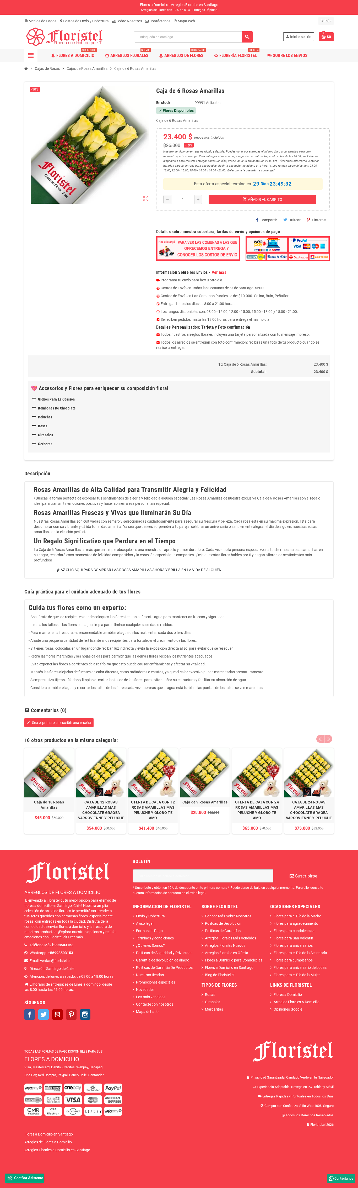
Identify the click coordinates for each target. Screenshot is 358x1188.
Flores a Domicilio (288, 994)
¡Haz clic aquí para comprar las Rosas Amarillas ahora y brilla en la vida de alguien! (140, 570)
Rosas (210, 994)
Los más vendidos (150, 997)
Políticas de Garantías (223, 931)
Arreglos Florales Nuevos (225, 945)
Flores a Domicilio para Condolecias (233, 960)
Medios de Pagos (40, 21)
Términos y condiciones (155, 938)
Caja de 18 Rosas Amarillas (49, 804)
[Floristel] (64, 36)
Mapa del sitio (147, 1012)
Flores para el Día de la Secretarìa (300, 953)
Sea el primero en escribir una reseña (59, 723)
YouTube (57, 1014)
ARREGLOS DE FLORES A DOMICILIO (62, 892)
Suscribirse (305, 876)
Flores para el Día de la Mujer (297, 975)
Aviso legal (144, 923)
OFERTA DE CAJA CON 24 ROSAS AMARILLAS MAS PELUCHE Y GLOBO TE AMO (257, 810)
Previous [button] (320, 739)
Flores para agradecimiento (296, 923)
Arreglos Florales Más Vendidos (230, 938)
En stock (163, 103)
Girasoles (212, 1002)
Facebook (29, 1014)
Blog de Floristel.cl (219, 975)
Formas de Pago (149, 931)
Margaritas (214, 1009)
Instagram (85, 1014)
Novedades (145, 989)
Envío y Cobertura (150, 916)
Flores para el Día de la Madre (297, 916)
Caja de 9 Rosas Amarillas (204, 802)
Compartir (269, 220)
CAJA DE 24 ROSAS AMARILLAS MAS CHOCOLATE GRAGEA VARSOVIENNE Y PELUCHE (309, 810)
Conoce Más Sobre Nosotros (228, 916)
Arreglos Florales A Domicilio (296, 1002)
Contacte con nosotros (154, 1004)
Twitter (43, 1014)
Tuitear (295, 220)
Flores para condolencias (294, 931)
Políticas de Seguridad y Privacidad (164, 953)
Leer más (75, 937)
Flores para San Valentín (293, 938)
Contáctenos (159, 21)
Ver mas (219, 272)
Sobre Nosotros (129, 21)
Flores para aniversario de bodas (300, 967)
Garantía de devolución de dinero (162, 960)
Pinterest (319, 220)
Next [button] (328, 739)
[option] (49, 791)
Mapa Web (184, 21)
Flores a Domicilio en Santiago (229, 967)
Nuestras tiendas (150, 975)
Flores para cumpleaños (293, 960)
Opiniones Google (288, 1009)
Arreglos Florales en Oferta (226, 953)
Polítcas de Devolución (223, 923)
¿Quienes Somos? (150, 945)
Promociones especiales (155, 982)
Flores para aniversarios (293, 945)
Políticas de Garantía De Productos (164, 967)
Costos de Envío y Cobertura (84, 21)
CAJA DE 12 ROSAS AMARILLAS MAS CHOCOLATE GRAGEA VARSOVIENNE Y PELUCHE (101, 810)
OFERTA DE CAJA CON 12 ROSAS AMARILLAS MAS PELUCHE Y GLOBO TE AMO (153, 810)
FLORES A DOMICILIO (51, 1059)
